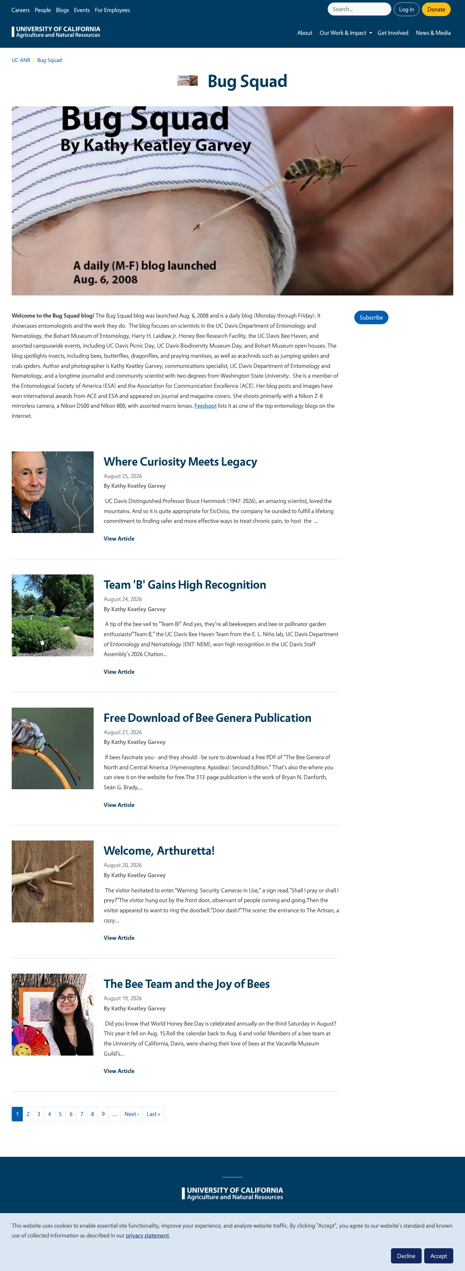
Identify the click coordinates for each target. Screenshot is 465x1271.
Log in (406, 9)
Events (82, 10)
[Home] (56, 33)
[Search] (387, 9)
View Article (119, 538)
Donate (436, 9)
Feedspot (206, 405)
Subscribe (371, 317)
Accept (439, 1256)
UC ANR (21, 60)
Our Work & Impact (343, 32)
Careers (20, 10)
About (304, 32)
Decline (406, 1256)
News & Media (433, 32)
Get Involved (393, 32)
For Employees (112, 10)
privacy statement (147, 1235)
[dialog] (232, 1241)
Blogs (62, 10)
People (43, 10)
